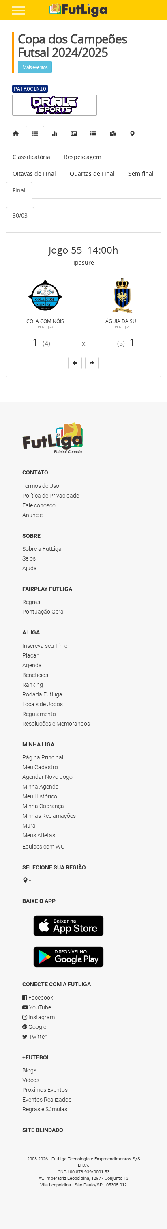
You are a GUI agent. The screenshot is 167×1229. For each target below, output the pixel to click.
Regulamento (39, 714)
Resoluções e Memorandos (56, 723)
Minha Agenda (40, 786)
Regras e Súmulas (44, 1109)
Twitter (37, 1036)
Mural (29, 825)
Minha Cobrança (43, 806)
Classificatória (31, 157)
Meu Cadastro (40, 767)
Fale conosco (39, 505)
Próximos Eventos (45, 1090)
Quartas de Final (92, 173)
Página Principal (42, 757)
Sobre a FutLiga (42, 549)
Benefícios (35, 675)
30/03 (20, 215)
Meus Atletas (38, 835)
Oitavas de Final (34, 173)
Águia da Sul (122, 321)
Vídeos (30, 1080)
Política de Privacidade (50, 495)
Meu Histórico (39, 796)
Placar (30, 655)
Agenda (32, 665)
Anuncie (32, 515)
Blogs (29, 1070)
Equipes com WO (43, 846)
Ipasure (83, 262)
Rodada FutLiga (42, 694)
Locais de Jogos (42, 704)
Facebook (40, 997)
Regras (31, 602)
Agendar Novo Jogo (47, 777)
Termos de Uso (40, 486)
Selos (29, 558)
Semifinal (141, 173)
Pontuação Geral (43, 611)
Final (19, 190)
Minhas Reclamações (49, 816)
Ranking (32, 684)
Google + (39, 1027)
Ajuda (29, 568)
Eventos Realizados (46, 1099)
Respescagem (82, 157)
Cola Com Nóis (45, 321)
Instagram (41, 1017)
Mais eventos (34, 67)
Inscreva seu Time (44, 646)
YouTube (39, 1007)
